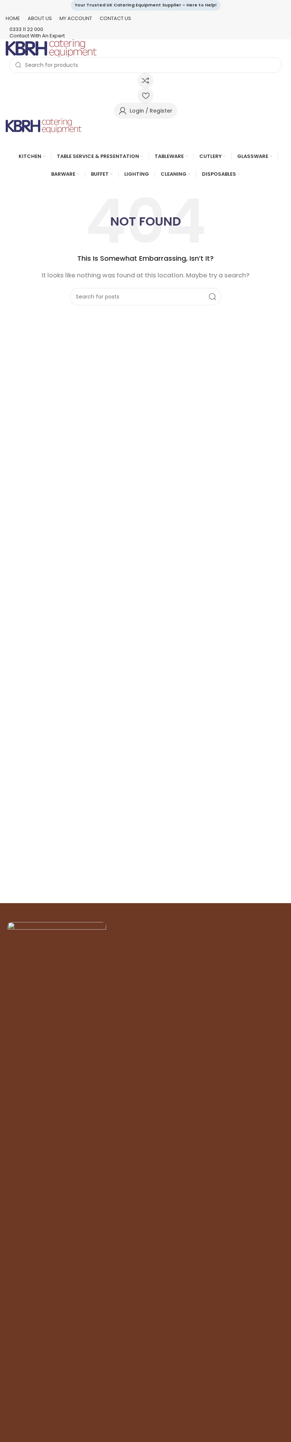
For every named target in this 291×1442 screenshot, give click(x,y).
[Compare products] (145, 80)
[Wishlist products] (145, 95)
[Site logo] (51, 48)
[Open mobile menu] (145, 141)
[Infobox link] (145, 29)
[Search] (212, 296)
